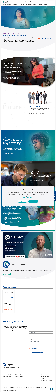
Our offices (43, 369)
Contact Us (30, 374)
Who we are (30, 371)
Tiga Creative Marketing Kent (12, 390)
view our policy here (27, 197)
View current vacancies (46, 38)
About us (30, 4)
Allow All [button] (33, 201)
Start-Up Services (18, 372)
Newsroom (40, 4)
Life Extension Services (19, 376)
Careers (34, 4)
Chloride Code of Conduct (41, 387)
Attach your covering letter (37, 352)
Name (30, 326)
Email (30, 330)
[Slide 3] (27, 277)
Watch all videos (6, 274)
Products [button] (14, 4)
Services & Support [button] (22, 4)
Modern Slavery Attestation (22, 388)
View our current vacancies (8, 153)
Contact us (46, 4)
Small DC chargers (6, 371)
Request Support (33, 387)
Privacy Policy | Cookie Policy (15, 387)
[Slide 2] (25, 277)
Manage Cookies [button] (22, 201)
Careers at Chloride (31, 372)
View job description (8, 309)
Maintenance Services (19, 374)
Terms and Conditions (25, 387)
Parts (16, 371)
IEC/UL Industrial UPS (7, 372)
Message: (31, 339)
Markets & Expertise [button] (6, 4)
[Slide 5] (30, 277)
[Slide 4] (28, 277)
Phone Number (32, 335)
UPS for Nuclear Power (7, 376)
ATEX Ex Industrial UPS (7, 374)
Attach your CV (35, 348)
